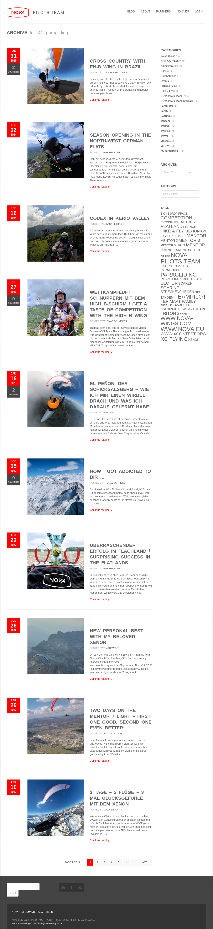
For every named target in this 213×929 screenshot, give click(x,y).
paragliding (179, 275)
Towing (165, 126)
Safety (164, 111)
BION (164, 213)
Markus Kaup (111, 152)
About (145, 11)
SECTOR (169, 283)
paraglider (171, 270)
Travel (164, 136)
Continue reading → (101, 99)
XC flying (174, 339)
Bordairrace (178, 213)
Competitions (168, 76)
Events (165, 81)
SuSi (197, 292)
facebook (71, 887)
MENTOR (196, 235)
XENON (193, 339)
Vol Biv (165, 146)
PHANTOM (169, 279)
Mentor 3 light (173, 245)
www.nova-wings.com (177, 320)
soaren (185, 283)
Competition (176, 217)
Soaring (165, 116)
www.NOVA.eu (182, 329)
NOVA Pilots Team (171, 96)
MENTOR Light (189, 250)
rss (80, 887)
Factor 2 (187, 222)
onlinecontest (175, 266)
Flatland (172, 226)
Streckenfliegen (177, 292)
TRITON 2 (170, 313)
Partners (163, 11)
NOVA (165, 256)
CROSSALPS (169, 222)
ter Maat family (178, 301)
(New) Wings (168, 56)
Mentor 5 (171, 250)
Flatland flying (169, 86)
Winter (186, 313)
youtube (63, 887)
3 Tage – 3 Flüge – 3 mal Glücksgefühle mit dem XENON (117, 798)
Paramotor (167, 106)
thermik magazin (172, 305)
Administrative (169, 66)
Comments (13, 69)
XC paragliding (169, 150)
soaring (170, 287)
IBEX (188, 231)
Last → (145, 862)
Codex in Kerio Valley (120, 218)
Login (199, 11)
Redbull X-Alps (191, 279)
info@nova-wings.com (50, 923)
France (189, 227)
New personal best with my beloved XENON (116, 636)
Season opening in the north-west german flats (120, 140)
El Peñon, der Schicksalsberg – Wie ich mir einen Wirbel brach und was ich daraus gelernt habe (119, 395)
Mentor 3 (189, 240)
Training (165, 131)
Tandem (165, 121)
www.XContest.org (183, 334)
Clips (164, 71)
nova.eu (183, 11)
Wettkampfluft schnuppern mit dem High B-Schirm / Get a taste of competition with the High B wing (118, 304)
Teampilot (190, 297)
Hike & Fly (167, 91)
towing (185, 309)
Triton (199, 309)
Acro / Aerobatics (171, 61)
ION (196, 231)
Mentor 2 (169, 240)
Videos (165, 141)
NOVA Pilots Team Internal (176, 101)
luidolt (180, 236)
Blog (131, 11)
